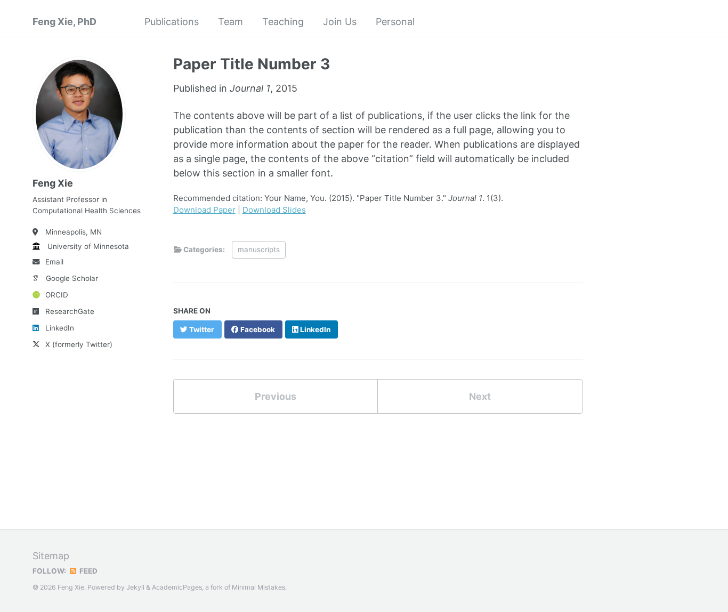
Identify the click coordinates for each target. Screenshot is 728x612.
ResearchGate (69, 311)
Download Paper (204, 210)
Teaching (283, 21)
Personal (395, 21)
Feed (88, 571)
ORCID (56, 295)
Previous (275, 396)
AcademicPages (177, 587)
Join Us (340, 21)
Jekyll (135, 587)
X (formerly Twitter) (78, 344)
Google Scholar (72, 278)
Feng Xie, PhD (64, 21)
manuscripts (259, 249)
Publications (171, 21)
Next (480, 396)
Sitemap (51, 555)
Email (54, 261)
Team (230, 21)
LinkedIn (59, 328)
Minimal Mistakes (258, 587)
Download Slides (274, 210)
